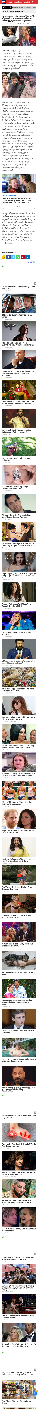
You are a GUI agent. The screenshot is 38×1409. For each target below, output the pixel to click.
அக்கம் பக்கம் (28, 2)
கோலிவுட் (9, 2)
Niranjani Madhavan (10, 24)
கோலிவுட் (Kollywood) (17, 11)
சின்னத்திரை (18, 2)
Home (4, 11)
